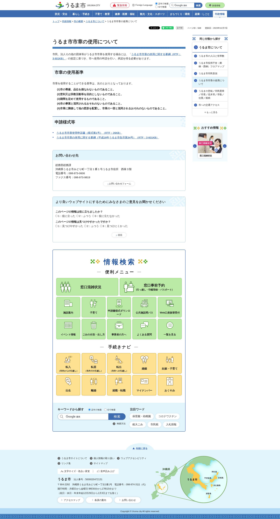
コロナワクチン (167, 416)
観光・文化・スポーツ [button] (152, 14)
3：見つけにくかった (115, 226)
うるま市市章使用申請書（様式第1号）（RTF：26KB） (89, 132)
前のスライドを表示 (195, 146)
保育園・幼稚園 (141, 416)
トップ (56, 21)
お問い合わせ (129, 500)
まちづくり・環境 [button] (180, 14)
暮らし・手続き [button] (81, 14)
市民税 (154, 424)
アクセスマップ (72, 500)
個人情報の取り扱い (104, 458)
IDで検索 (162, 7)
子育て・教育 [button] (102, 14)
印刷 (181, 28)
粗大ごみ (137, 424)
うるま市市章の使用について (211, 82)
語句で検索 (163, 3)
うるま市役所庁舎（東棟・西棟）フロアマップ (211, 65)
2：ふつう (85, 216)
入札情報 (171, 424)
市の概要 (78, 21)
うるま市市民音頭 (208, 73)
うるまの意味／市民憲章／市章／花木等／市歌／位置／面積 (211, 94)
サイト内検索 (61, 416)
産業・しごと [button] (202, 14)
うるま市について (95, 21)
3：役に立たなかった (107, 216)
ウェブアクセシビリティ (133, 458)
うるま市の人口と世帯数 (211, 56)
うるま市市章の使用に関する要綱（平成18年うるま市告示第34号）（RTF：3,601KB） (107, 137)
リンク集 (66, 463)
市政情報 (66, 21)
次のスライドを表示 (224, 146)
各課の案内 (100, 500)
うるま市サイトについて (74, 458)
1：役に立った (66, 216)
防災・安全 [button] (61, 14)
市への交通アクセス (209, 105)
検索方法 (121, 423)
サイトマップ (101, 463)
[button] (120, 5)
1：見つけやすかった (70, 226)
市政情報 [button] (220, 14)
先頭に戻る (142, 448)
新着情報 (216, 5)
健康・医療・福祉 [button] (125, 14)
